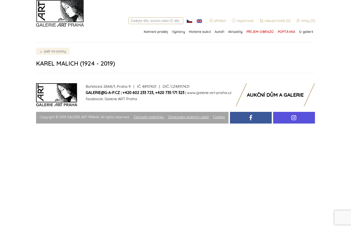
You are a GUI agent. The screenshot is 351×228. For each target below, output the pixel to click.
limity (308, 21)
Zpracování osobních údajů (188, 117)
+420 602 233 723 (137, 92)
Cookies (219, 117)
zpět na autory (52, 51)
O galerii (306, 32)
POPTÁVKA (286, 32)
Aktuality (235, 32)
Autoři (219, 32)
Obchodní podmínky (148, 117)
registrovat (245, 21)
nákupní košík (277, 21)
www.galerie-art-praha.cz (209, 92)
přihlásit (220, 21)
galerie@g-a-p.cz (103, 92)
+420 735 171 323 (169, 92)
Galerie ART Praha (121, 98)
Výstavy (178, 32)
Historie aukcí (200, 32)
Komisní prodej (156, 32)
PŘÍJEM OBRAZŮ (260, 32)
